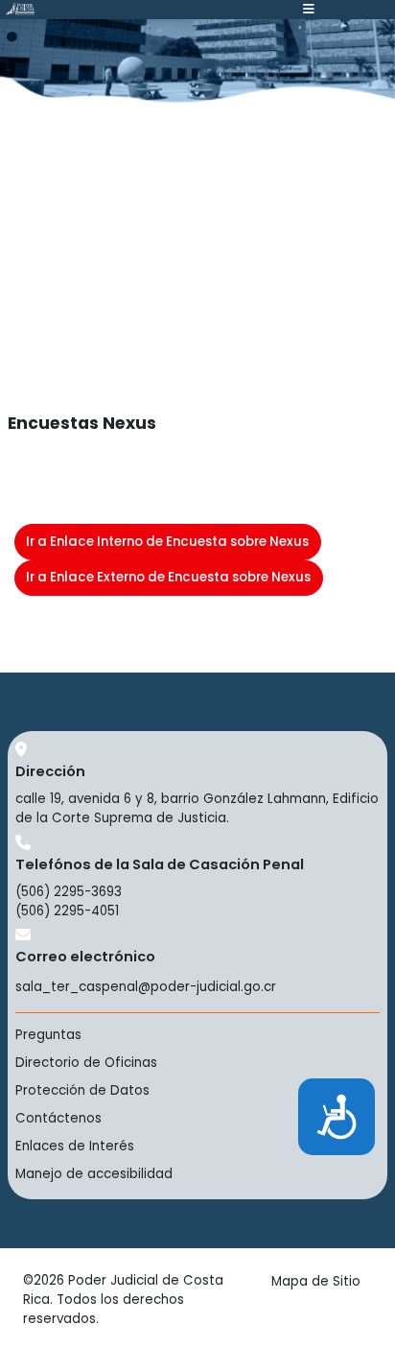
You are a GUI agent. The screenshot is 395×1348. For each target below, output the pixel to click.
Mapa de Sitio (315, 1281)
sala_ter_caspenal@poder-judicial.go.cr (145, 987)
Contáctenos (58, 1118)
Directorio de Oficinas (86, 1062)
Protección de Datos (82, 1090)
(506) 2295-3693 (68, 892)
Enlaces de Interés (74, 1146)
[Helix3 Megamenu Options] (308, 9)
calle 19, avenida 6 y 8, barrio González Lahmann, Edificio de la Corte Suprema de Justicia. (197, 808)
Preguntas (48, 1035)
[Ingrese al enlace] (20, 8)
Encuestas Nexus (82, 423)
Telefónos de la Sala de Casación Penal (159, 864)
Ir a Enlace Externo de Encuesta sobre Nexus (168, 577)
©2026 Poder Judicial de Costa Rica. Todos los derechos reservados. (123, 1299)
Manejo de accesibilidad (94, 1174)
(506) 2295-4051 (67, 911)
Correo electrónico (85, 956)
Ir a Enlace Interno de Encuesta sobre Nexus (167, 541)
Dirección (50, 771)
